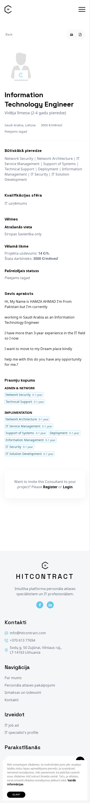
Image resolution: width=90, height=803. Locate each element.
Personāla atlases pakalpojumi (30, 685)
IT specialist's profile (21, 732)
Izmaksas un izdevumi (23, 692)
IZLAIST (16, 794)
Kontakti (12, 700)
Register (50, 486)
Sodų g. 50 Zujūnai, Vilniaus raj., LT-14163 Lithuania (36, 650)
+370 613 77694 (22, 640)
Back (8, 34)
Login (68, 486)
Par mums (13, 678)
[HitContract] (8, 9)
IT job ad (12, 725)
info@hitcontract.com (28, 633)
